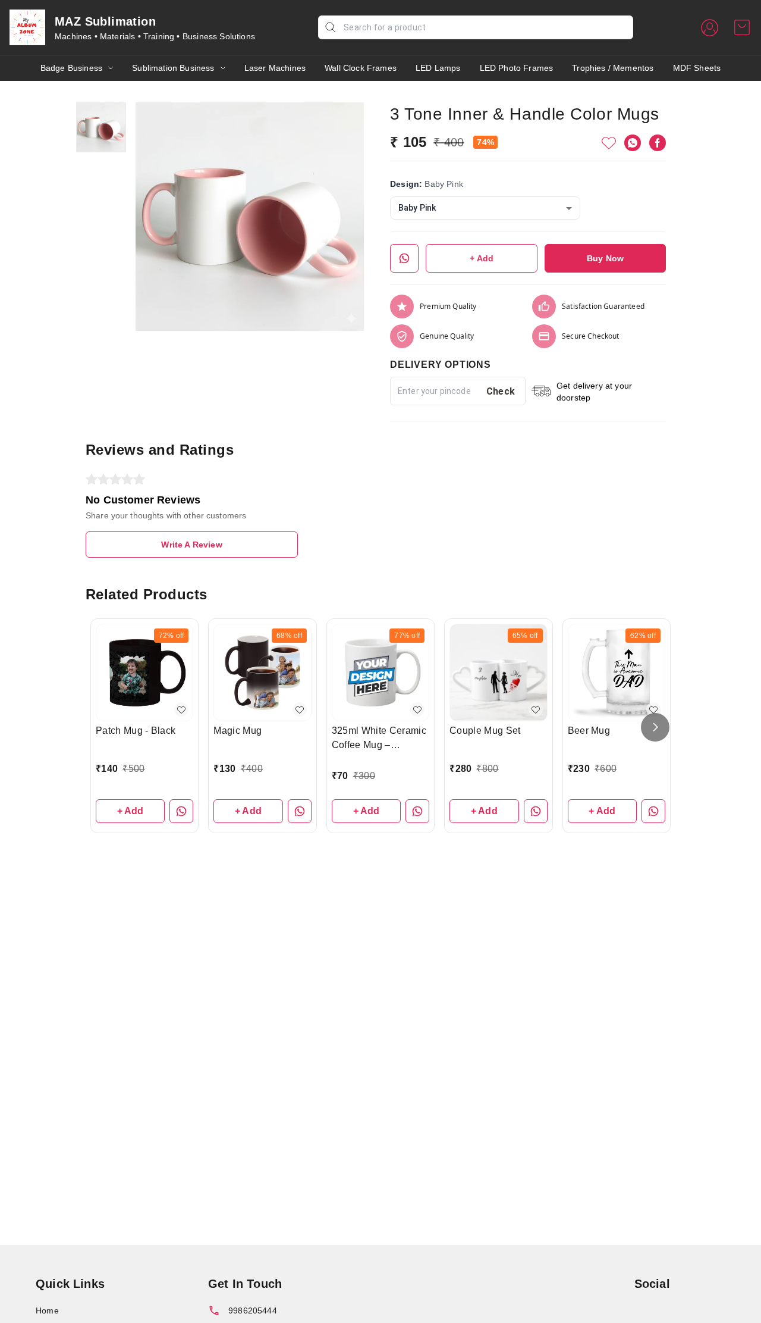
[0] (741, 27)
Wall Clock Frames (361, 68)
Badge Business (71, 68)
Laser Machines (275, 68)
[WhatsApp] (632, 143)
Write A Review (191, 544)
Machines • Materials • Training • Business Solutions (155, 36)
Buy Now (605, 258)
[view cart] (741, 27)
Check (501, 391)
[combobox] (485, 208)
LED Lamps (438, 68)
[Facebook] (657, 143)
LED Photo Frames (517, 68)
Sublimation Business (173, 68)
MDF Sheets (697, 68)
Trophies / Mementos (612, 68)
